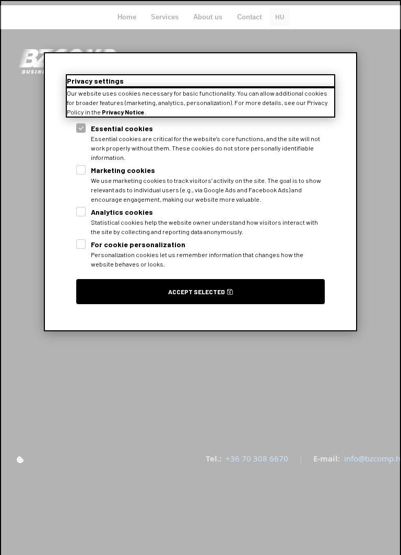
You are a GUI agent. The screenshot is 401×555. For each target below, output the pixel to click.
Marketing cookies (123, 170)
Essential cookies (122, 128)
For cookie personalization (138, 244)
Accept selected (196, 291)
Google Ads (220, 189)
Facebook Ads (269, 189)
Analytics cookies (122, 211)
